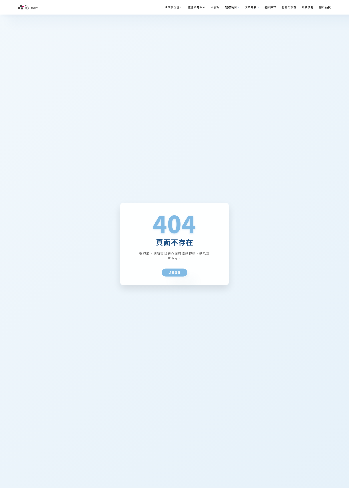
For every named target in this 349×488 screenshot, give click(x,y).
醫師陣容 (270, 7)
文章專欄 (251, 7)
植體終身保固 (196, 7)
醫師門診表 (289, 7)
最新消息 (308, 7)
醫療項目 (231, 7)
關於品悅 (325, 7)
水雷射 (215, 7)
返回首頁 (174, 272)
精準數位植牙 (173, 7)
